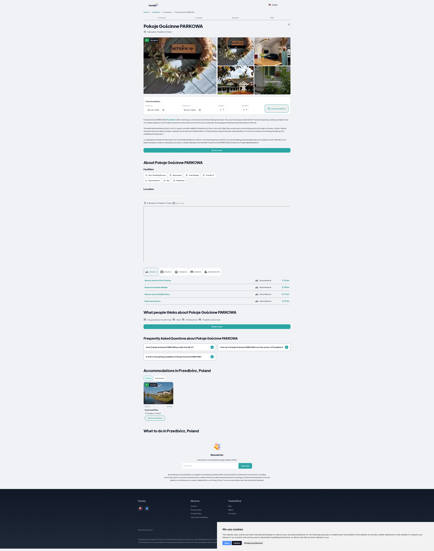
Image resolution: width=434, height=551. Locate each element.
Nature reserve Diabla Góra (157, 294)
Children (245, 105)
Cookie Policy (196, 513)
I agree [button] (226, 543)
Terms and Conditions (199, 517)
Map (229, 506)
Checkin (149, 105)
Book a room (217, 150)
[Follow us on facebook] (146, 508)
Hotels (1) (148, 378)
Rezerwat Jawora (152, 301)
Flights (230, 510)
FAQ (272, 17)
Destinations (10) (214, 272)
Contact (194, 506)
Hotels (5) (197, 272)
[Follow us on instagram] (140, 508)
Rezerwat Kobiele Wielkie (156, 287)
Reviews (235, 17)
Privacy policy (196, 510)
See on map (179, 203)
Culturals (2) (183, 272)
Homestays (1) (160, 378)
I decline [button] (237, 543)
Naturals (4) (153, 272)
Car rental (232, 513)
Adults (221, 105)
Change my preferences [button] (253, 543)
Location (198, 17)
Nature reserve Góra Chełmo (158, 280)
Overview (162, 17)
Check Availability (278, 109)
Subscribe (245, 466)
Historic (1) (167, 272)
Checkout (186, 105)
